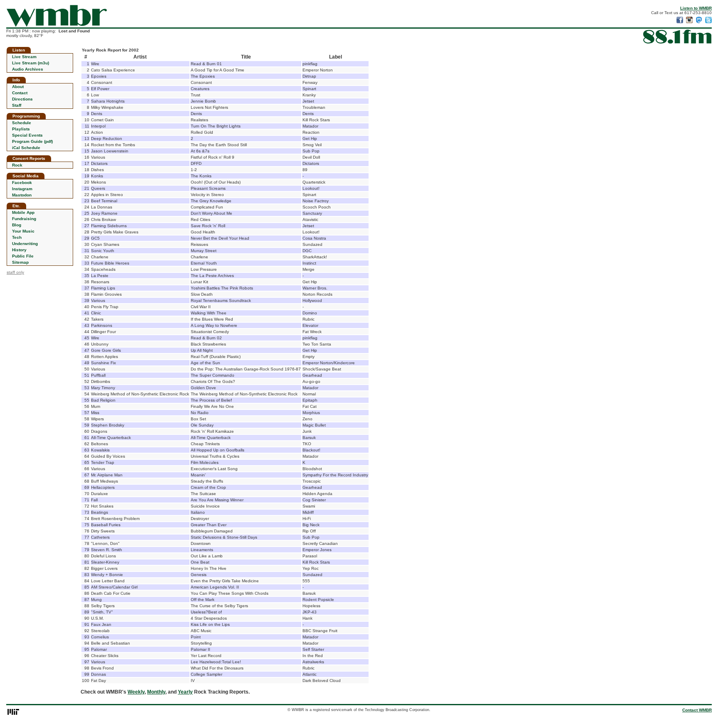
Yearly (185, 692)
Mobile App (23, 212)
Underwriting (25, 243)
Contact (19, 93)
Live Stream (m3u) (30, 63)
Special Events (27, 135)
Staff (16, 105)
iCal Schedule (26, 147)
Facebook (22, 182)
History (19, 250)
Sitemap (20, 262)
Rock (17, 165)
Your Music (23, 231)
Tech (17, 237)
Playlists (21, 129)
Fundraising (24, 218)
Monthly (156, 692)
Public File (23, 256)
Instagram (22, 188)
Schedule (21, 122)
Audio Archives (27, 69)
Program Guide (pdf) (32, 141)
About (18, 86)
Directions (22, 99)
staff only (15, 272)
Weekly (136, 692)
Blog (16, 225)
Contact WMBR (697, 710)
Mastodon (22, 195)
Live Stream (24, 56)
